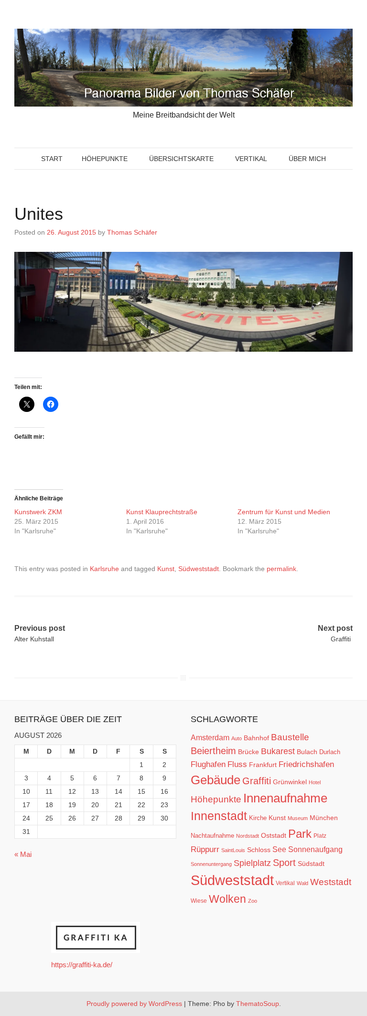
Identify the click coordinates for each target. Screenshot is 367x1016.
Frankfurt (263, 764)
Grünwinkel (290, 782)
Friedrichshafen (306, 764)
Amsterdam (210, 738)
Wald (302, 883)
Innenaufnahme (285, 798)
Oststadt (273, 835)
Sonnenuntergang (211, 864)
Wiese (199, 900)
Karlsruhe (104, 569)
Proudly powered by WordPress (134, 1003)
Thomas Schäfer (132, 232)
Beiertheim (213, 751)
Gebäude (215, 780)
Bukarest (278, 751)
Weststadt (330, 882)
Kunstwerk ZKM (38, 512)
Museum (298, 818)
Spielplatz (252, 863)
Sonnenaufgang (315, 849)
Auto (236, 738)
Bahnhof (256, 738)
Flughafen (208, 764)
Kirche (258, 817)
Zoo (252, 901)
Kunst (165, 569)
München (324, 817)
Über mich (307, 158)
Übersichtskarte (181, 158)
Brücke (248, 752)
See (279, 849)
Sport (284, 862)
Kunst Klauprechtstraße (161, 512)
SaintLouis (233, 850)
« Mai (23, 854)
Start (52, 158)
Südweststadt (198, 569)
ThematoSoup (257, 1003)
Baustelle (290, 737)
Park (300, 833)
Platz (319, 835)
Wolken (227, 899)
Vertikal (251, 158)
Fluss (237, 764)
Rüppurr (205, 849)
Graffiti (256, 781)
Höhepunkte (105, 158)
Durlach (329, 752)
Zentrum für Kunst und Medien (283, 512)
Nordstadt (247, 836)
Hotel (315, 782)
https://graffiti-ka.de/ (81, 965)
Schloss (258, 850)
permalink (281, 569)
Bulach (307, 752)
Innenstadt (219, 815)
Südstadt (311, 863)
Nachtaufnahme (212, 835)
